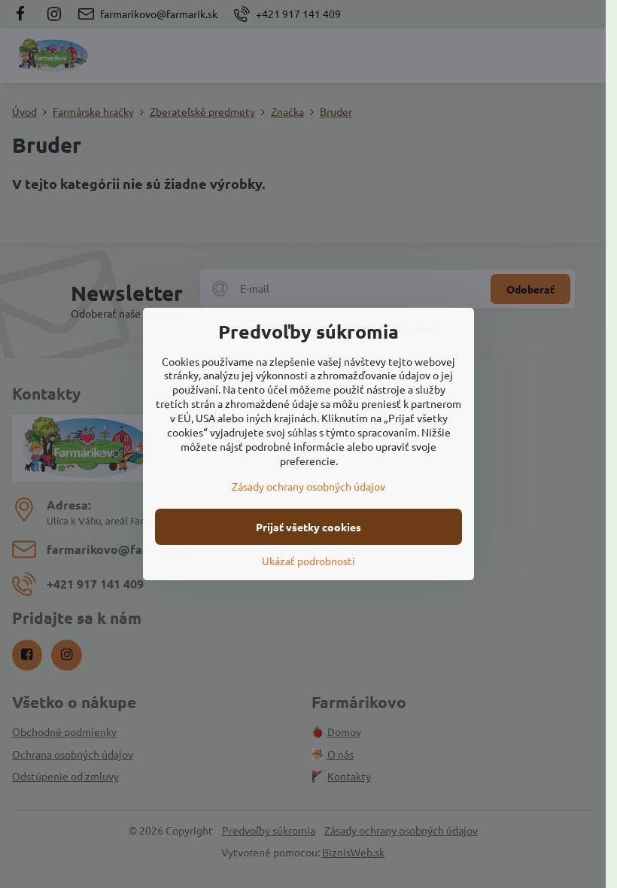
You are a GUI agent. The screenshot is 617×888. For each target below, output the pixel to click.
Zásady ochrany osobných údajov (308, 486)
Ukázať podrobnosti (308, 560)
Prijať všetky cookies (308, 527)
